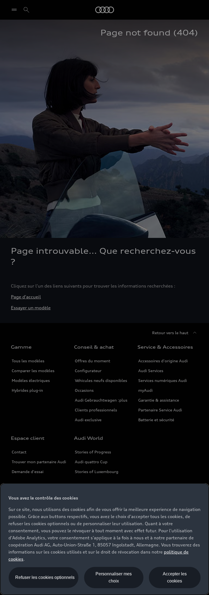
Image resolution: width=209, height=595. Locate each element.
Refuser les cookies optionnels (45, 577)
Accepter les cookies (175, 577)
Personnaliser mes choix (114, 577)
